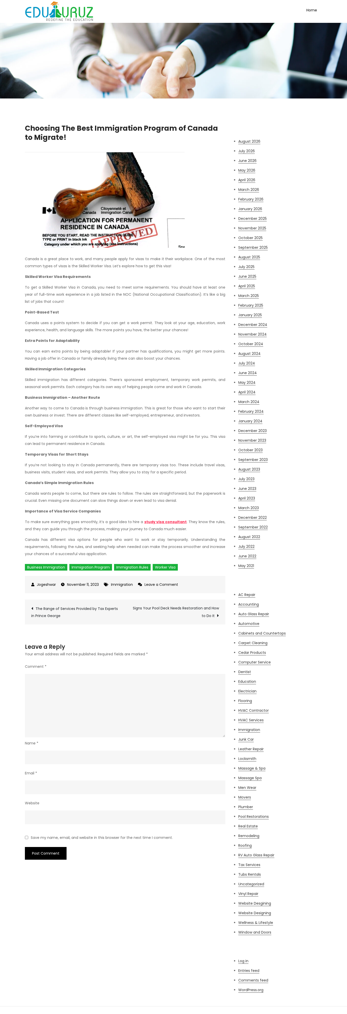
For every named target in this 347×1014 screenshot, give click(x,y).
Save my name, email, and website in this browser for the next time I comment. (102, 837)
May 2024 (247, 382)
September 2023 (253, 459)
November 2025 (252, 228)
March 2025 (248, 295)
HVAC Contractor (253, 710)
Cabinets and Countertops (262, 633)
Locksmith (247, 758)
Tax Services (249, 864)
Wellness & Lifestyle (255, 922)
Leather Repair (251, 749)
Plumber (245, 806)
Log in (243, 960)
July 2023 (246, 478)
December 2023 (252, 430)
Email (31, 773)
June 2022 (247, 556)
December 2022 (252, 517)
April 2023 (246, 498)
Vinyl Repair (248, 893)
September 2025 (253, 247)
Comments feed (253, 980)
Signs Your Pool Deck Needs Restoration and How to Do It (176, 612)
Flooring (245, 700)
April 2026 (246, 179)
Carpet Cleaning (252, 642)
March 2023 (248, 507)
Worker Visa (165, 567)
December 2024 (252, 324)
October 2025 (250, 237)
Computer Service (254, 662)
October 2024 (250, 343)
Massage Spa (250, 777)
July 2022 (246, 546)
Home (311, 10)
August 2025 (249, 257)
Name (31, 743)
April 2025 (246, 286)
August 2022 (249, 536)
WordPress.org (250, 989)
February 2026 (250, 199)
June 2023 (247, 488)
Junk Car (246, 739)
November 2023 (252, 440)
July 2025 (246, 266)
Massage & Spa (251, 768)
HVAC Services (251, 720)
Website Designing (254, 913)
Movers (244, 797)
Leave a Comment (161, 584)
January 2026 (250, 208)
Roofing (245, 845)
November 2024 (252, 334)
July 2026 (246, 151)
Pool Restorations (253, 816)
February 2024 (251, 411)
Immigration (122, 584)
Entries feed (248, 970)
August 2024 (249, 353)
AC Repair (246, 594)
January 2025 (250, 315)
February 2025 (250, 305)
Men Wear (247, 787)
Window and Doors (254, 932)
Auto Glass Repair (253, 614)
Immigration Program (91, 567)
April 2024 (247, 392)
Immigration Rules (132, 567)
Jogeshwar (46, 584)
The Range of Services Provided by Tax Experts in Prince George (74, 612)
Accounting (248, 604)
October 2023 (250, 450)
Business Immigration (46, 567)
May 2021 (246, 565)
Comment (35, 666)
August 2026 (249, 141)
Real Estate (248, 826)
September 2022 (253, 527)
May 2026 (246, 170)
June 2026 (247, 160)
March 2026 (248, 189)
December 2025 (252, 218)
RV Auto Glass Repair (256, 855)
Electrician (247, 691)
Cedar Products (252, 652)
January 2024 (250, 421)
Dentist (244, 671)
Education (247, 681)
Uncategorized (251, 884)
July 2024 (246, 363)
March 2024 (248, 401)
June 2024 (247, 372)
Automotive (248, 623)
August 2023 (249, 469)
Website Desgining (254, 903)
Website (32, 803)
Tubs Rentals (249, 874)
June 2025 (247, 276)
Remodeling (248, 835)
